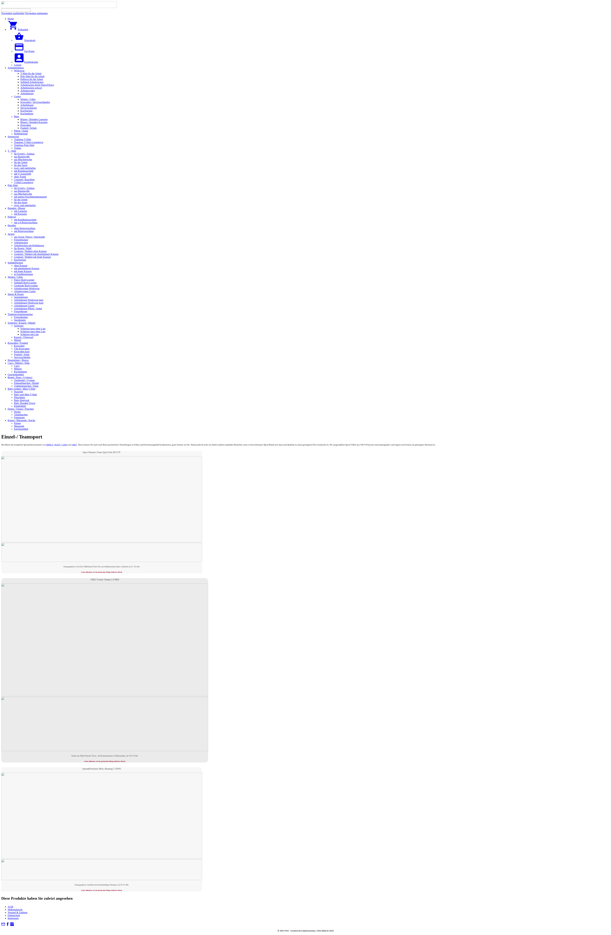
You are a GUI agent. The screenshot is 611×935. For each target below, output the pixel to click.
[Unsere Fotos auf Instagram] (12, 925)
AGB (10, 906)
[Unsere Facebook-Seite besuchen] (8, 925)
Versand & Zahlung (17, 912)
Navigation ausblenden (12, 13)
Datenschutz (14, 915)
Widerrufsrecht (15, 909)
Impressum (13, 918)
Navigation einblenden (36, 13)
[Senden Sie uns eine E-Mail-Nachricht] (3, 925)
